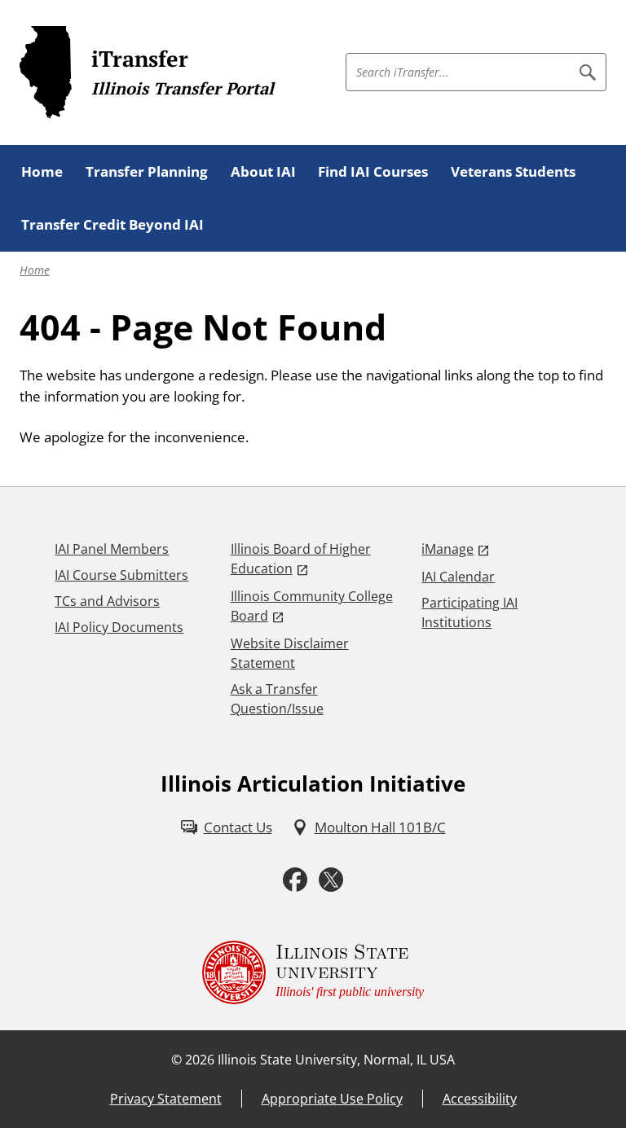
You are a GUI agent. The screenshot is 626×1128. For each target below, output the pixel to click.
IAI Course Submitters (121, 575)
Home (35, 270)
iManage (447, 549)
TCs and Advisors (107, 601)
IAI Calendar (458, 577)
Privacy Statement (166, 1099)
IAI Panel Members (112, 549)
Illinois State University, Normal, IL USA (336, 1060)
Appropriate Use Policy (332, 1099)
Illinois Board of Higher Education (301, 558)
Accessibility (480, 1099)
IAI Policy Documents (119, 627)
